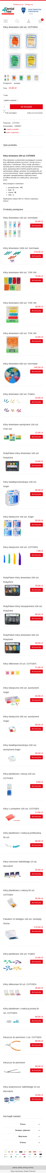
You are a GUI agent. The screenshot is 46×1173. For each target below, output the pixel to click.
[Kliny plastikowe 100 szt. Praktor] (13, 965)
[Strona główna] (23, 10)
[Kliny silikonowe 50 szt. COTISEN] (13, 993)
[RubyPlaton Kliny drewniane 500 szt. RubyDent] (13, 648)
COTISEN (15, 123)
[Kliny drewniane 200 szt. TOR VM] (13, 314)
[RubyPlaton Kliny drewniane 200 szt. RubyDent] (13, 590)
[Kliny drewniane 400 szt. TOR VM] (13, 284)
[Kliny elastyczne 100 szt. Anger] (13, 528)
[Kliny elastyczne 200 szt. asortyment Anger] (13, 729)
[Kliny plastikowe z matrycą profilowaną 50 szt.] (13, 846)
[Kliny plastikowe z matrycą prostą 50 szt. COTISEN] (13, 1021)
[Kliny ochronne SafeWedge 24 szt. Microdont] (13, 874)
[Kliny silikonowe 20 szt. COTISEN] (13, 672)
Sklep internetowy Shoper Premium (23, 1171)
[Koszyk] (40, 21)
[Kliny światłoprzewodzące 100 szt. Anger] (13, 498)
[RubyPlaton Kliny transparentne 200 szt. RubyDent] (13, 619)
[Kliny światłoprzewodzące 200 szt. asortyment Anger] (13, 758)
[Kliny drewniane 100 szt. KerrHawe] (13, 229)
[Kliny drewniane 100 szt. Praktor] (13, 405)
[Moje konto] (29, 21)
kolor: (5, 95)
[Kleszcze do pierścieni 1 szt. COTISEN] (13, 1046)
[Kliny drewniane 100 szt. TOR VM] (13, 345)
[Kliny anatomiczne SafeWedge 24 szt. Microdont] (13, 1100)
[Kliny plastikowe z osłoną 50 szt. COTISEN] (13, 903)
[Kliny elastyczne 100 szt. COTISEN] (13, 558)
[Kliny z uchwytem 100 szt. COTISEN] (13, 817)
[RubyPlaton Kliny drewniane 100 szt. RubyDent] (13, 466)
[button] (6, 21)
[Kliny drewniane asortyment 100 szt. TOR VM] (13, 437)
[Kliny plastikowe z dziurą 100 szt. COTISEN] (13, 790)
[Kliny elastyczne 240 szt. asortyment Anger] (13, 701)
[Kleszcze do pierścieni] (13, 1071)
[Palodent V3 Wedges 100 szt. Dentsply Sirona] (13, 935)
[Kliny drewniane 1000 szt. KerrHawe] (13, 257)
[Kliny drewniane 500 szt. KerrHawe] (13, 375)
